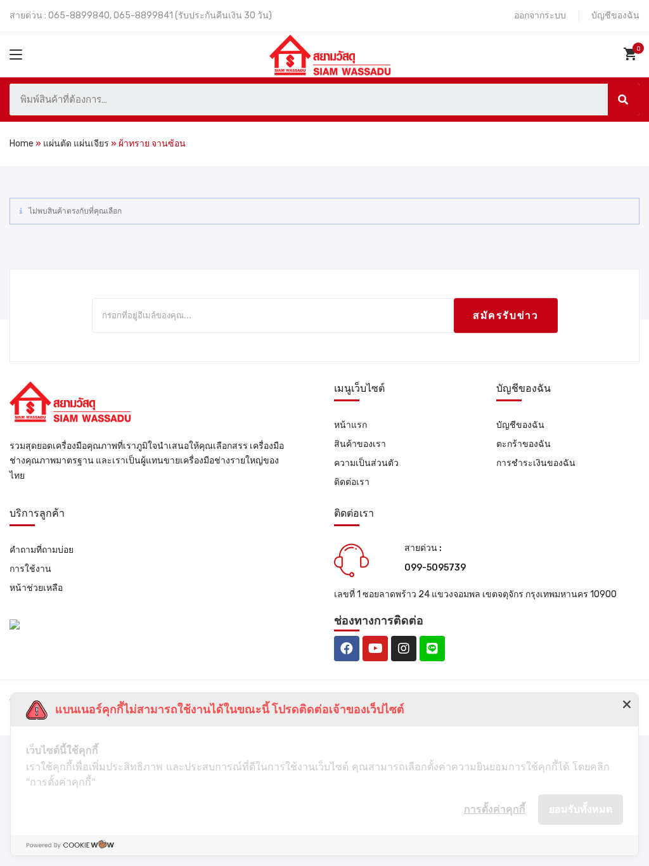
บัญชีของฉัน (615, 15)
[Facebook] (346, 648)
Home (22, 143)
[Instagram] (403, 648)
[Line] (432, 648)
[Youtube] (375, 648)
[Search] (623, 99)
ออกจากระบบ (540, 15)
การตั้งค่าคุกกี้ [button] (494, 809)
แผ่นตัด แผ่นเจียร (76, 143)
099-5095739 (435, 567)
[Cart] (631, 53)
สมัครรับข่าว (505, 315)
